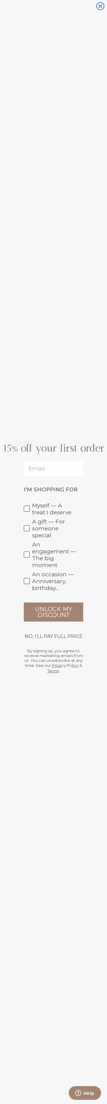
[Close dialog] (100, 6)
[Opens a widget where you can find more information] (84, 1093)
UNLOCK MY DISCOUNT (53, 612)
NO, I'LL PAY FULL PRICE (54, 636)
